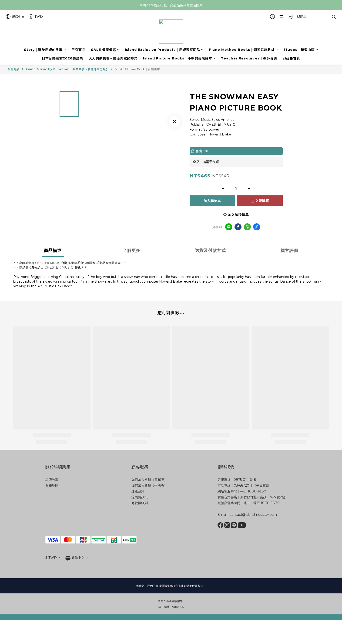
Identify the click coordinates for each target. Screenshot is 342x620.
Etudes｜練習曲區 (299, 50)
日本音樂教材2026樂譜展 (62, 58)
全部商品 (13, 69)
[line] (228, 226)
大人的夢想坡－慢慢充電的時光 (113, 58)
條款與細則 (139, 503)
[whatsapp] (247, 226)
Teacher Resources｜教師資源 (249, 58)
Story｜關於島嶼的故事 (43, 50)
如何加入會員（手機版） (149, 485)
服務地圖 (51, 485)
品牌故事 (51, 480)
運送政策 (137, 491)
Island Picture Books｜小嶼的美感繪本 (177, 58)
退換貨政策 (139, 497)
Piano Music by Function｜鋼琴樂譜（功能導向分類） (67, 69)
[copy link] (256, 226)
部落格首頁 (291, 58)
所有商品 (78, 50)
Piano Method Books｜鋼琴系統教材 (242, 50)
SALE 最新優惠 (103, 50)
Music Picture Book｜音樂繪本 (137, 69)
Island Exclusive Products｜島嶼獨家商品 (162, 50)
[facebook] (238, 226)
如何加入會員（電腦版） (149, 480)
